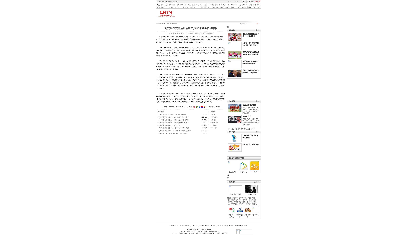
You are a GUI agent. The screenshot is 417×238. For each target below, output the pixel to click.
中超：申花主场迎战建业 (251, 144)
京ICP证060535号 (197, 231)
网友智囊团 (238, 225)
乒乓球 (174, 23)
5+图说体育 (238, 129)
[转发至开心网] (194, 106)
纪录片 (228, 7)
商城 (232, 5)
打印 (165, 106)
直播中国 (185, 7)
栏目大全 (170, 7)
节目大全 (177, 7)
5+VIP (255, 172)
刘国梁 (214, 120)
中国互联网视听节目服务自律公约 (217, 233)
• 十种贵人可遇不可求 (234, 202)
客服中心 (244, 225)
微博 (239, 5)
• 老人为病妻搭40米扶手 (235, 204)
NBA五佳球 (246, 116)
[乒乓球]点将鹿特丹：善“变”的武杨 (170, 125)
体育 (170, 5)
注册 (248, 1)
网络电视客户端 (205, 7)
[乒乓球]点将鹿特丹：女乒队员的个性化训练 (174, 117)
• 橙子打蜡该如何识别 (234, 200)
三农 (228, 5)
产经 (209, 5)
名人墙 (246, 198)
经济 (166, 5)
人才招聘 (201, 225)
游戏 (258, 5)
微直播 (235, 198)
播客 (243, 7)
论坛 (247, 5)
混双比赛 (215, 117)
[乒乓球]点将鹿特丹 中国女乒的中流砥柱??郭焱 (175, 131)
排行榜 (252, 198)
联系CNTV (194, 225)
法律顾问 (214, 225)
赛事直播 (192, 7)
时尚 (224, 5)
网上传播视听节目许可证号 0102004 (182, 233)
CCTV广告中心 (222, 225)
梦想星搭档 (240, 216)
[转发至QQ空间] (196, 106)
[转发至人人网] (199, 106)
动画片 (233, 7)
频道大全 (163, 7)
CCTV (249, 7)
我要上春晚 (248, 216)
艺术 (201, 5)
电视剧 (222, 7)
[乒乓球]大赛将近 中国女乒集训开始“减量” (173, 133)
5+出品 (231, 129)
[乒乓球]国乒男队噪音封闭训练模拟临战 (172, 114)
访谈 (251, 5)
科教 (189, 5)
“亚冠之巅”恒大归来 (249, 105)
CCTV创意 (230, 225)
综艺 (174, 5)
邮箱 (254, 5)
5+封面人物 (246, 129)
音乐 (185, 5)
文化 (197, 5)
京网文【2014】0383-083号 (211, 231)
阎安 (213, 114)
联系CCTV (180, 225)
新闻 (162, 5)
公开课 (238, 7)
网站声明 (207, 225)
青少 (193, 5)
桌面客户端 (232, 172)
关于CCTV (173, 225)
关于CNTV (187, 225)
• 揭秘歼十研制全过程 (249, 200)
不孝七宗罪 (252, 194)
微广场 (240, 198)
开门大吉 (256, 215)
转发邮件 (179, 106)
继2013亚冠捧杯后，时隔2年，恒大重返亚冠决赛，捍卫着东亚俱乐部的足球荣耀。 (251, 110)
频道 (254, 7)
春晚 (178, 5)
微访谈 (229, 198)
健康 (220, 5)
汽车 (213, 5)
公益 (205, 5)
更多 (257, 30)
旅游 (216, 5)
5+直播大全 (244, 172)
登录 (244, 1)
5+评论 (253, 129)
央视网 (159, 1)
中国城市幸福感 (235, 194)
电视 (158, 7)
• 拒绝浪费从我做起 (250, 204)
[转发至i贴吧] (202, 106)
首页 (158, 5)
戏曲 (181, 5)
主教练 (214, 125)
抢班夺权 (215, 122)
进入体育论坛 (196, 33)
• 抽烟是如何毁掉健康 (249, 202)
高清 (213, 7)
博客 (243, 5)
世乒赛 (214, 128)
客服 (252, 1)
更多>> (256, 182)
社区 (235, 5)
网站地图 (175, 1)
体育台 (169, 23)
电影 (217, 7)
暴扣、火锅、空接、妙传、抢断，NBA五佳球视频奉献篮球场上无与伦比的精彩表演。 (251, 121)
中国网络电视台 (166, 1)
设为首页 (257, 1)
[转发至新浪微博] (204, 106)
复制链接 (171, 106)
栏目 (258, 7)
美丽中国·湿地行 (231, 216)
